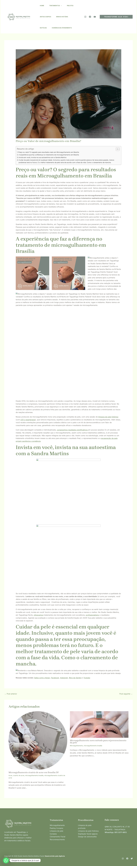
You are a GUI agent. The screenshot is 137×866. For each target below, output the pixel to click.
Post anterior (10, 694)
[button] (116, 17)
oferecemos (38, 615)
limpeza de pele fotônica (108, 417)
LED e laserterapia (27, 420)
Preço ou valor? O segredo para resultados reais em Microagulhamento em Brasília (48, 152)
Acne (10, 775)
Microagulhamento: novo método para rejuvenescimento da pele (98, 741)
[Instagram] (85, 17)
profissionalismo (92, 615)
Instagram (64, 678)
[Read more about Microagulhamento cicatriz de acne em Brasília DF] (38, 740)
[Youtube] (95, 17)
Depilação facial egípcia (88, 834)
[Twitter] (132, 858)
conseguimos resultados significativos (72, 430)
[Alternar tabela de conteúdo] (116, 149)
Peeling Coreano (56, 828)
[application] (61, 5)
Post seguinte (126, 694)
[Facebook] (90, 17)
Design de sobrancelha (87, 837)
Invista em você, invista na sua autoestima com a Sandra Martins (42, 157)
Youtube (86, 678)
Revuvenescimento (57, 839)
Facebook (55, 678)
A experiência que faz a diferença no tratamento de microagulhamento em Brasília (49, 155)
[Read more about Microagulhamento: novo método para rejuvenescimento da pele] (99, 724)
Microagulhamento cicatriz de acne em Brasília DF (34, 772)
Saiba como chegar (42, 678)
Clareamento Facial (57, 837)
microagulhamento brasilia (34, 775)
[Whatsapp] (6, 860)
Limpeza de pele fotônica (88, 831)
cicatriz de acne (18, 775)
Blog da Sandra (75, 678)
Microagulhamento (76, 745)
